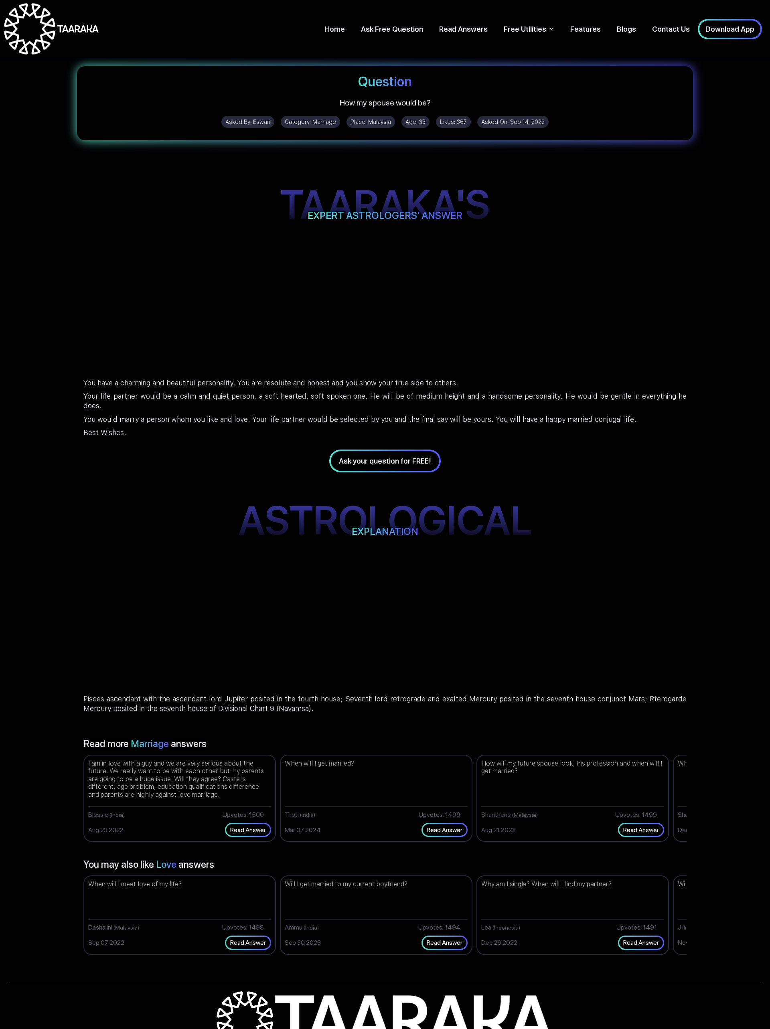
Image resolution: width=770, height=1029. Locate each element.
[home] (51, 29)
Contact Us (671, 29)
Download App (729, 29)
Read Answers (463, 29)
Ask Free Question (392, 29)
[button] (529, 29)
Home (334, 29)
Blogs (626, 29)
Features (585, 29)
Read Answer (248, 830)
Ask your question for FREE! (385, 461)
